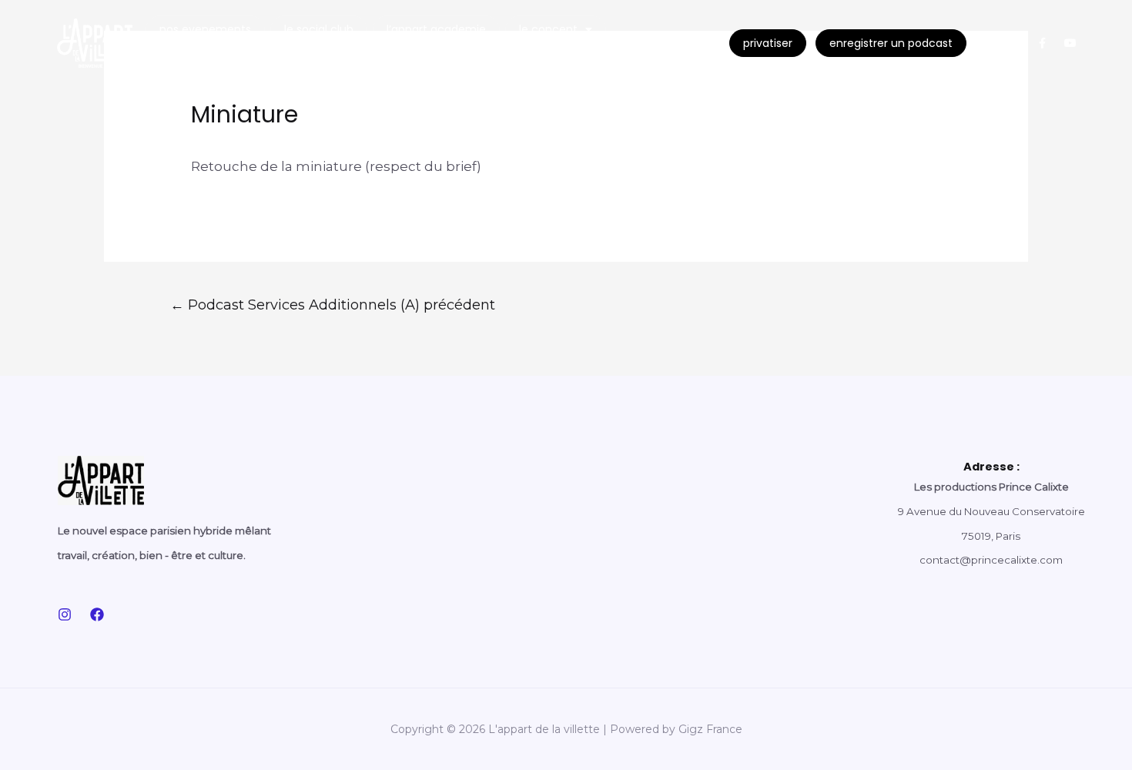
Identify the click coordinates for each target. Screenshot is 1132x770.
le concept (548, 29)
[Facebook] (97, 614)
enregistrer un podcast (891, 43)
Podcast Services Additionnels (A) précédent (332, 304)
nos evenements (205, 29)
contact (184, 57)
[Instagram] (987, 43)
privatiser (767, 43)
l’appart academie (436, 29)
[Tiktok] (1015, 43)
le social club (318, 29)
